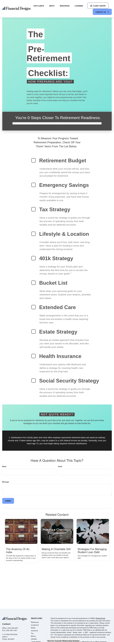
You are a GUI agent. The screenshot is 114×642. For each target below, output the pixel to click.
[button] (39, 6)
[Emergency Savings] (33, 185)
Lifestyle (34, 639)
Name (4, 466)
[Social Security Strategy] (33, 380)
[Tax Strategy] (33, 209)
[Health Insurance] (33, 356)
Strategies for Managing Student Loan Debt (92, 550)
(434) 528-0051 (12, 628)
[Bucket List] (33, 282)
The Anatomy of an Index (18, 550)
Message (5, 482)
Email (60, 466)
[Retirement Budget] (33, 160)
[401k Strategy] (33, 258)
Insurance (34, 630)
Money (33, 636)
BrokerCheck (100, 618)
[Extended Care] (33, 307)
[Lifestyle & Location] (33, 234)
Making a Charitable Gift (56, 549)
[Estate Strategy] (33, 331)
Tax (32, 633)
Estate (33, 628)
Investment (35, 625)
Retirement (35, 622)
